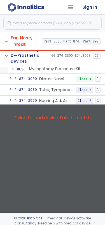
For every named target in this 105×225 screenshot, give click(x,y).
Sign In (89, 7)
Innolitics (35, 218)
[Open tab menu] (71, 7)
